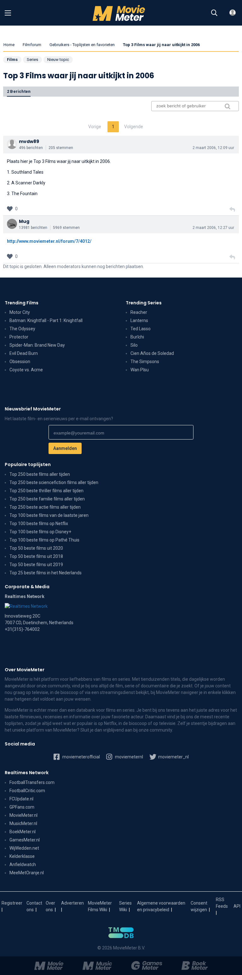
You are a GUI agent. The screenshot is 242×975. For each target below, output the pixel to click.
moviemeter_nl (173, 756)
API (236, 906)
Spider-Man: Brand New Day (37, 345)
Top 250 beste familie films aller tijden (47, 498)
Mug (24, 221)
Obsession (19, 361)
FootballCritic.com (27, 790)
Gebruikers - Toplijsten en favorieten (82, 44)
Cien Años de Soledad (152, 353)
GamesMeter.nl (24, 839)
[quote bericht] (232, 209)
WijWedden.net (24, 848)
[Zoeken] (214, 13)
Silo (134, 345)
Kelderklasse (22, 856)
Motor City (19, 312)
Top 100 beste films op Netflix (38, 523)
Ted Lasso (140, 328)
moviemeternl (128, 756)
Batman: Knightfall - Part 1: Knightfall (46, 320)
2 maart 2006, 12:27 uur (213, 227)
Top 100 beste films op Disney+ (40, 531)
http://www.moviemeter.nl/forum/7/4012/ (49, 241)
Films (12, 59)
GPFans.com (21, 807)
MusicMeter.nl (23, 823)
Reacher (138, 312)
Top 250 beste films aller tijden (39, 474)
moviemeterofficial (80, 756)
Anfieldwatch (22, 864)
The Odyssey (22, 328)
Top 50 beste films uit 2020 (36, 548)
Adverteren (72, 903)
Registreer (12, 903)
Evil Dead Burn (23, 353)
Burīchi (137, 336)
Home (8, 44)
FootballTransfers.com (32, 782)
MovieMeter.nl (23, 815)
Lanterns (139, 320)
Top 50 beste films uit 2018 (36, 556)
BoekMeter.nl (22, 831)
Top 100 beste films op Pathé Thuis (44, 539)
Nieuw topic (58, 59)
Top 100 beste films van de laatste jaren (49, 515)
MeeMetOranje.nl (26, 872)
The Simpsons (144, 361)
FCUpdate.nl (21, 798)
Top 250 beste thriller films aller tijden (46, 490)
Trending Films (21, 303)
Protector (18, 336)
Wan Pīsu (139, 369)
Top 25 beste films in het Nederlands (45, 572)
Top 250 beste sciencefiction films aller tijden (53, 482)
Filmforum (32, 44)
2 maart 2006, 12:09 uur (213, 148)
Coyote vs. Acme (26, 369)
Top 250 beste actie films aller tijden (45, 507)
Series (32, 59)
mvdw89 (29, 141)
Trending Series (144, 303)
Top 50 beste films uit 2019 (36, 564)
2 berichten (19, 91)
